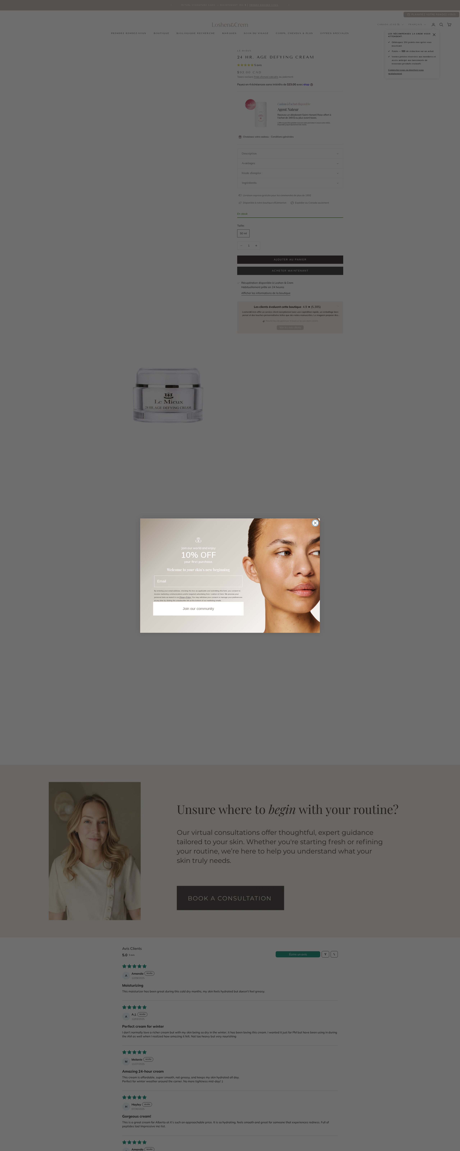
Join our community (198, 609)
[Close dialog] (315, 523)
